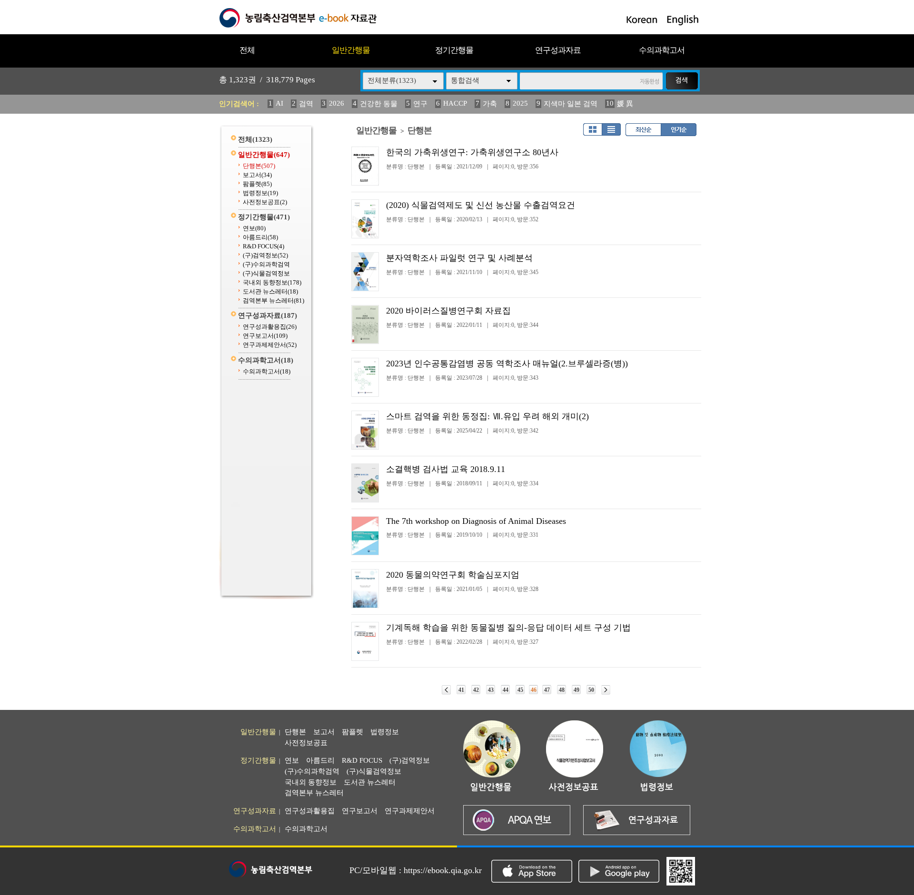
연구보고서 (265, 335)
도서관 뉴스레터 (270, 291)
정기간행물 (454, 50)
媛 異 (625, 104)
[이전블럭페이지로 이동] (446, 690)
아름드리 (260, 237)
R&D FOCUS (263, 246)
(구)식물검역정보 (266, 273)
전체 (247, 50)
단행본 (259, 165)
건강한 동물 (378, 104)
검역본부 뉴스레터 (273, 300)
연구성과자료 (558, 50)
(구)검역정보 (265, 255)
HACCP (455, 103)
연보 (254, 228)
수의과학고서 (662, 50)
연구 (420, 104)
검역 (306, 104)
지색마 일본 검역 (570, 104)
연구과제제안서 (270, 344)
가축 (490, 104)
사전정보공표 (265, 202)
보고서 (257, 174)
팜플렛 (257, 183)
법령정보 (260, 193)
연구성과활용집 (270, 326)
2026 (336, 103)
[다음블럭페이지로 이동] (606, 690)
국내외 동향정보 (272, 282)
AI (279, 103)
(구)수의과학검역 (266, 264)
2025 (520, 103)
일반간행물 (351, 50)
